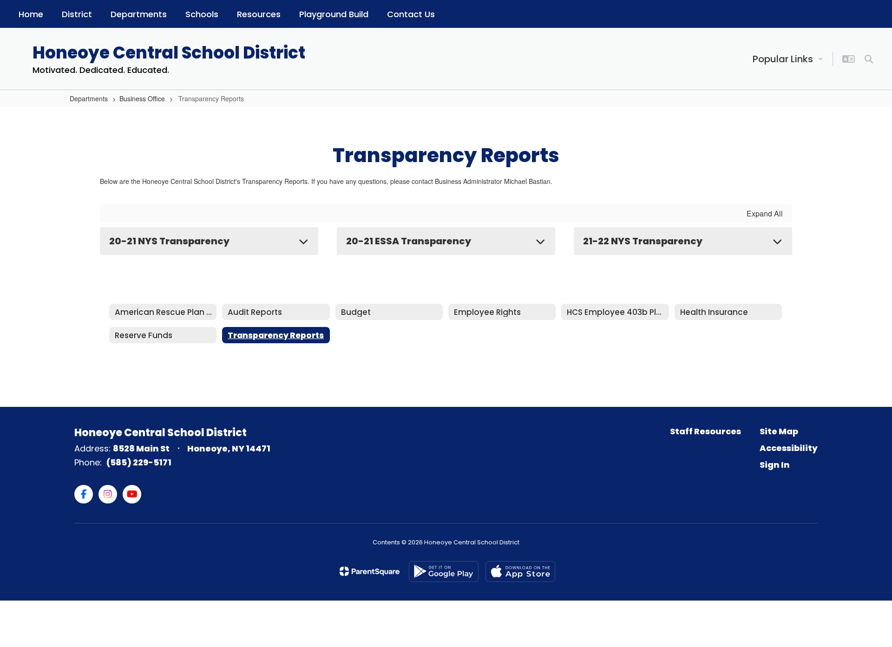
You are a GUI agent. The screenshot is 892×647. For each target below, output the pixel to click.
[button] (788, 59)
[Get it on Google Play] (444, 571)
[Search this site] (868, 59)
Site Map (779, 431)
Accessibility (789, 448)
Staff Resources (705, 431)
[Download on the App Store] (520, 571)
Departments (89, 98)
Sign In (775, 465)
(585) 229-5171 (138, 462)
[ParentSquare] (369, 571)
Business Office (142, 98)
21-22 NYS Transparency (642, 241)
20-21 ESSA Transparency (408, 241)
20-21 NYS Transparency (169, 241)
